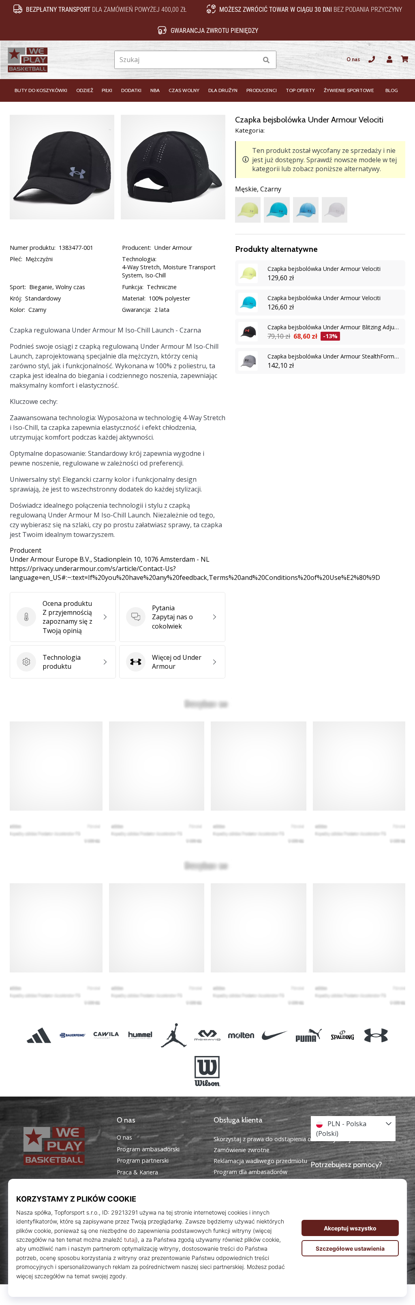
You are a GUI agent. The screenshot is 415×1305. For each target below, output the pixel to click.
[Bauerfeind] (73, 1035)
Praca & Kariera (137, 1172)
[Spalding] (342, 1035)
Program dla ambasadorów (250, 1172)
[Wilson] (207, 1071)
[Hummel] (140, 1035)
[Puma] (308, 1035)
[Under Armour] (376, 1035)
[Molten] (241, 1035)
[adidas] (39, 1035)
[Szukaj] (266, 60)
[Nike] (275, 1035)
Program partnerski (143, 1160)
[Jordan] (173, 1035)
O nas (353, 59)
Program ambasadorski (148, 1149)
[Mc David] (207, 1035)
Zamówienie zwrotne (242, 1150)
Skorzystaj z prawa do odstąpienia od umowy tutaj (282, 1139)
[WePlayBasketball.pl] (62, 1146)
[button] (251, 60)
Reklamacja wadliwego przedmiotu (260, 1161)
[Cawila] (106, 1035)
